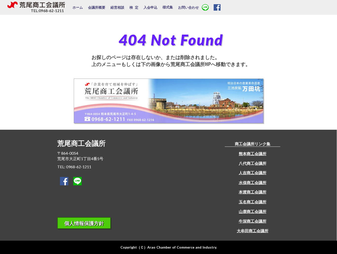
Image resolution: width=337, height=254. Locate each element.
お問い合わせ (188, 7)
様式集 (168, 7)
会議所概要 (96, 7)
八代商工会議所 (252, 163)
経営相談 (117, 7)
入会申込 (150, 7)
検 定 (134, 7)
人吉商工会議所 (252, 172)
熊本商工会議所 (252, 153)
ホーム (78, 7)
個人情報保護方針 (84, 223)
